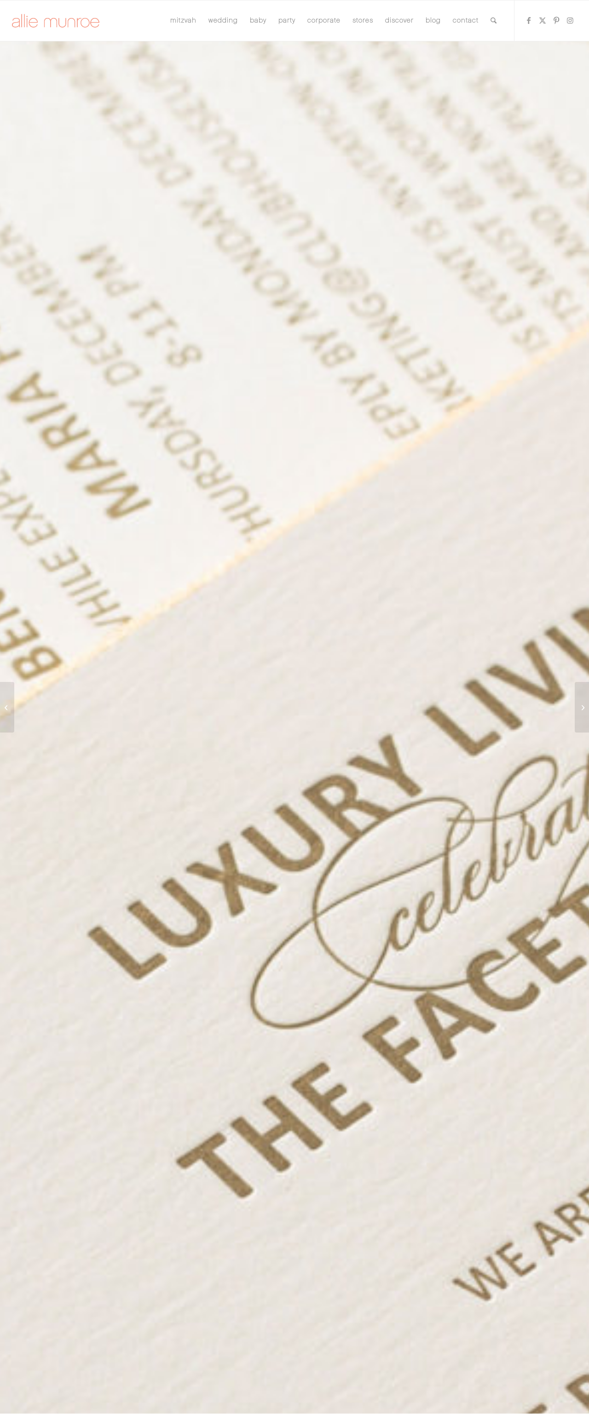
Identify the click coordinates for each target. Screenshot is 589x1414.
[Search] (493, 20)
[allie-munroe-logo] (56, 20)
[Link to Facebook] (529, 20)
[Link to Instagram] (570, 20)
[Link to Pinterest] (556, 20)
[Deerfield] (7, 707)
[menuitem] (183, 20)
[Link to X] (542, 20)
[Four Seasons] (582, 707)
